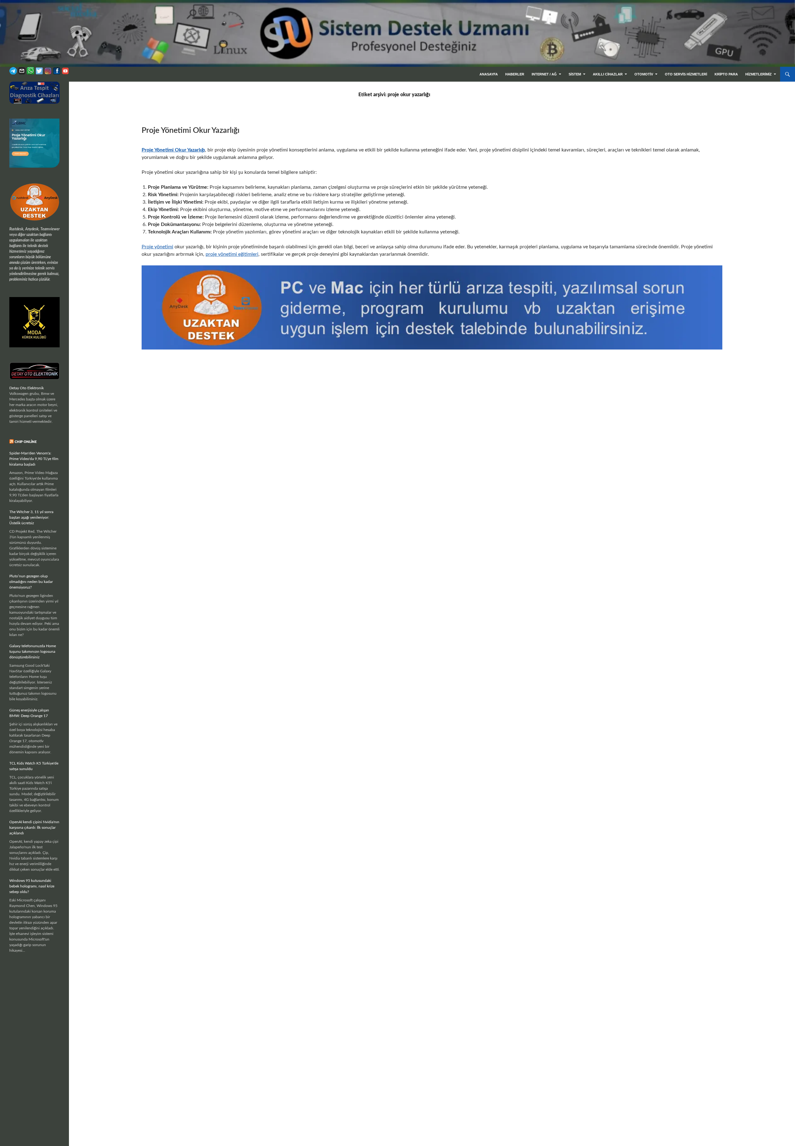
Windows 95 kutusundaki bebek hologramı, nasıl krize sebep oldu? (31, 886)
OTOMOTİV (643, 74)
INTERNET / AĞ (544, 74)
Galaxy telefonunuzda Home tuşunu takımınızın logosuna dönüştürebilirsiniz (32, 651)
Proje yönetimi (157, 246)
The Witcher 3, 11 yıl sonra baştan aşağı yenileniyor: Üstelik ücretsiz (31, 517)
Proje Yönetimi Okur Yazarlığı (190, 130)
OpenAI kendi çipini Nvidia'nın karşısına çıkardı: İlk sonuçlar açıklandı (34, 827)
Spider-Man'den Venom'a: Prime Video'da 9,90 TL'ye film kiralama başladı (33, 458)
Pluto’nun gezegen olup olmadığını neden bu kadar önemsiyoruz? (31, 581)
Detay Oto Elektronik (26, 388)
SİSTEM (575, 74)
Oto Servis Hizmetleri (686, 74)
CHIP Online (26, 442)
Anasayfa (488, 74)
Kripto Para (726, 74)
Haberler (514, 74)
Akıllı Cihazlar (608, 74)
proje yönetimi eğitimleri (232, 254)
